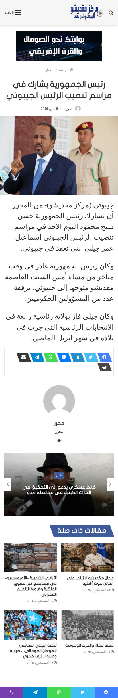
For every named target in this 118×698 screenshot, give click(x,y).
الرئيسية (63, 70)
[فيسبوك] (103, 357)
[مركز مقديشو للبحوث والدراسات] (86, 12)
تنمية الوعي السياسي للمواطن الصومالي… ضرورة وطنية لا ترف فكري (33, 650)
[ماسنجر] (62, 357)
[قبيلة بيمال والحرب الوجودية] (87, 625)
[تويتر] (89, 357)
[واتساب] (49, 357)
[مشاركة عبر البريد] (22, 357)
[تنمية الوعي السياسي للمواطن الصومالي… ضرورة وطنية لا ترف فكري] (30, 625)
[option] (59, 484)
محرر (69, 109)
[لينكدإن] (76, 357)
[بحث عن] (111, 14)
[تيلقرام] (35, 357)
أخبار (49, 70)
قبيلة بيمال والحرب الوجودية (89, 645)
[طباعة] (103, 367)
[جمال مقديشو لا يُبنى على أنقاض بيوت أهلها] (87, 557)
